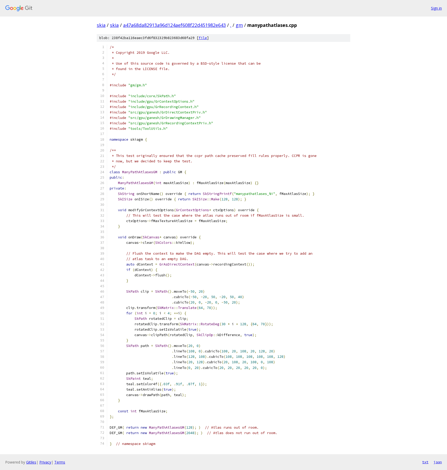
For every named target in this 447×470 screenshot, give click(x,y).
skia (101, 25)
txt (425, 462)
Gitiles (31, 462)
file (203, 38)
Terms (59, 462)
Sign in (436, 8)
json (438, 462)
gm (239, 25)
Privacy (45, 462)
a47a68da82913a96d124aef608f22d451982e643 (174, 25)
